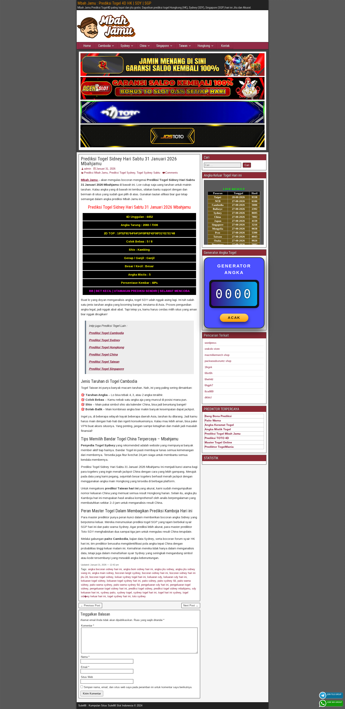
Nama (85, 656)
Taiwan (183, 46)
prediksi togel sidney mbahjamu (172, 588)
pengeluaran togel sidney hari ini (108, 588)
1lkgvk (208, 367)
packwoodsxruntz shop (218, 360)
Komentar (87, 625)
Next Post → (190, 605)
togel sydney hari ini (119, 596)
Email (85, 667)
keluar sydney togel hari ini (130, 576)
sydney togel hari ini (145, 592)
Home (87, 46)
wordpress (210, 342)
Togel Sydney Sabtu (148, 172)
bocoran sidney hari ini (155, 573)
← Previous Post (90, 605)
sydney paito (108, 592)
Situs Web (87, 677)
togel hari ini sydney (169, 592)
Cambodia (104, 46)
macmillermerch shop (217, 355)
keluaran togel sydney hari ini (124, 580)
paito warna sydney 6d (127, 584)
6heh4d (209, 379)
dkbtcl (208, 397)
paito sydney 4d (167, 580)
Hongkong (203, 46)
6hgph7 (209, 385)
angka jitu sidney (164, 569)
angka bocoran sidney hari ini (105, 569)
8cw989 (209, 391)
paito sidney (149, 580)
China (143, 46)
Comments (171, 172)
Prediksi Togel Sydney (122, 172)
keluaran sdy (154, 576)
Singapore (162, 46)
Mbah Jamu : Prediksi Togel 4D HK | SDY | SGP (114, 3)
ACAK (234, 318)
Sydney (125, 46)
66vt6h (208, 373)
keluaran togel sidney (93, 580)
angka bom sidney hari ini (138, 569)
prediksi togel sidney (140, 588)
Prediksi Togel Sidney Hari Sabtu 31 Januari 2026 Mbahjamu (129, 161)
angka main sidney (103, 573)
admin (87, 168)
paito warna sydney (101, 584)
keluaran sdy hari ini (175, 576)
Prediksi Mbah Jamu (96, 172)
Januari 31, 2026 (105, 168)
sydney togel (124, 592)
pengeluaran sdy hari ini (155, 584)
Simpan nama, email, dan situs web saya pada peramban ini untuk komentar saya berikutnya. (138, 687)
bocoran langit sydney (127, 573)
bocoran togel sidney (101, 576)
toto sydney (139, 596)
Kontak (225, 46)
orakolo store (212, 348)
